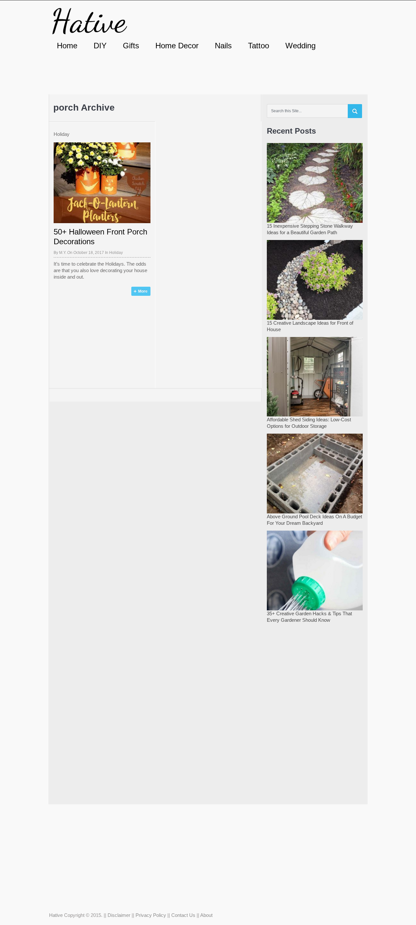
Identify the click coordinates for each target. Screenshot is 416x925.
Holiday (116, 252)
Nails (223, 45)
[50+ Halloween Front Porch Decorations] (102, 182)
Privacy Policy (151, 915)
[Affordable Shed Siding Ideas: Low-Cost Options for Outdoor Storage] (315, 376)
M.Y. (62, 252)
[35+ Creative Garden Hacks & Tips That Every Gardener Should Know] (315, 569)
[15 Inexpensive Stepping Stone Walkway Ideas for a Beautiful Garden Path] (315, 182)
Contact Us (183, 915)
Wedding (300, 45)
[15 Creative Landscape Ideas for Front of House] (315, 279)
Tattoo (258, 45)
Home (67, 45)
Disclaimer (119, 915)
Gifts (131, 45)
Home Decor (177, 45)
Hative (56, 915)
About (206, 915)
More (143, 291)
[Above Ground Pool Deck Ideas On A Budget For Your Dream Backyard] (315, 472)
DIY (100, 45)
